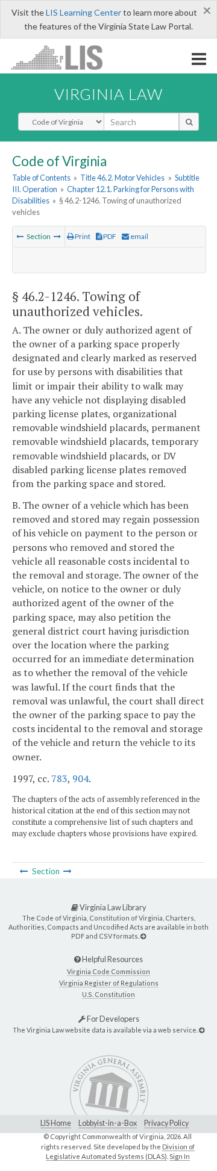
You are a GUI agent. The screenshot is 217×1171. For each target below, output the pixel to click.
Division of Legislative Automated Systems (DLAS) (120, 1152)
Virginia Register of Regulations (109, 983)
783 (59, 778)
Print (82, 236)
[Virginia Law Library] (143, 936)
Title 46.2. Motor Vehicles (122, 177)
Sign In (179, 1156)
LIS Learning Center (83, 12)
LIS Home (55, 1123)
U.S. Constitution (108, 994)
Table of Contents (41, 177)
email (138, 236)
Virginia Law (108, 94)
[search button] (189, 122)
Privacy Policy (166, 1123)
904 (80, 778)
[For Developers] (201, 1030)
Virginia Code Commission (108, 971)
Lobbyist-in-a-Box (107, 1123)
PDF (109, 236)
